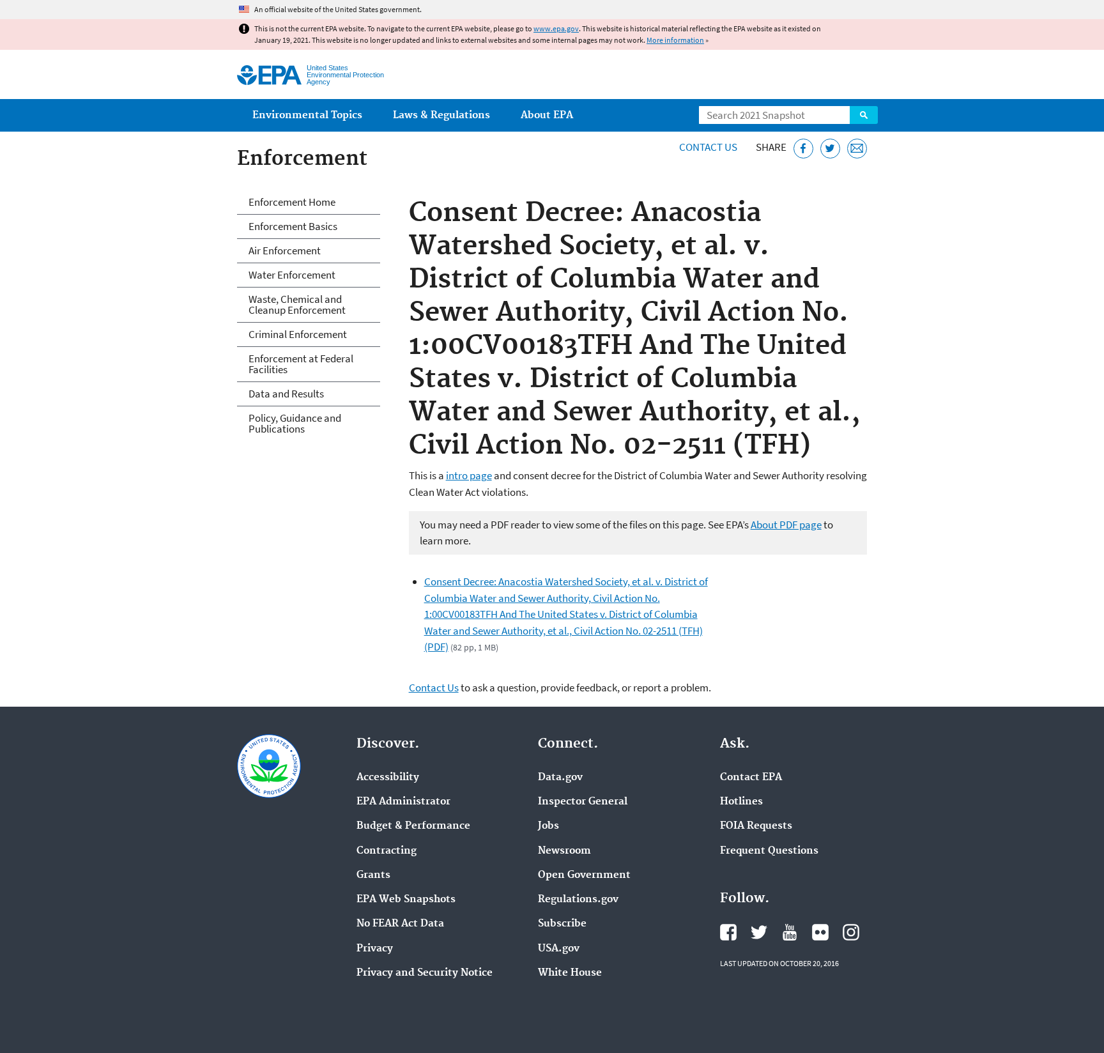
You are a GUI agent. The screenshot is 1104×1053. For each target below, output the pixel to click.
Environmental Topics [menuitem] (307, 115)
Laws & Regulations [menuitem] (441, 115)
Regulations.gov (578, 899)
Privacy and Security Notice (424, 973)
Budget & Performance (413, 826)
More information (675, 40)
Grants (373, 875)
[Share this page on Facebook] (803, 148)
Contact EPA (751, 777)
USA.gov (558, 949)
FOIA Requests (756, 826)
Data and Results (286, 394)
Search (864, 115)
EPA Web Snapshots (406, 899)
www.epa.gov (556, 28)
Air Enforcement (285, 250)
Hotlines (741, 802)
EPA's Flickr (820, 932)
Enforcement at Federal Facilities (301, 363)
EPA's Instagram (851, 932)
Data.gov (560, 777)
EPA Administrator (403, 802)
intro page (469, 475)
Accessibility (387, 777)
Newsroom (564, 851)
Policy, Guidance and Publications (295, 423)
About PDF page (786, 525)
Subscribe (562, 924)
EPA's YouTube (789, 932)
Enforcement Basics (293, 226)
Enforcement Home (292, 202)
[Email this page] (857, 148)
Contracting (386, 851)
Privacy (374, 949)
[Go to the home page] (269, 75)
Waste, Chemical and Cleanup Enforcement (297, 304)
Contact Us (708, 147)
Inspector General (582, 802)
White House (570, 973)
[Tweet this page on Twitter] (830, 148)
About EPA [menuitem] (547, 115)
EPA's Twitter (759, 932)
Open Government (584, 875)
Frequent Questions (769, 851)
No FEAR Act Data (400, 924)
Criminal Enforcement (298, 334)
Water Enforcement (292, 275)
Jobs (548, 826)
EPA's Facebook (728, 932)
